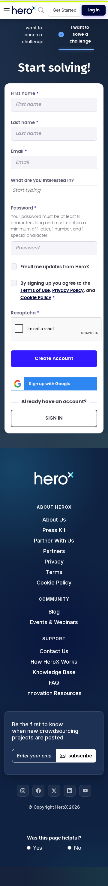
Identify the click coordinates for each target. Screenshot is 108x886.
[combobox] (54, 191)
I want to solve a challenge (80, 34)
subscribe (80, 756)
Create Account (54, 358)
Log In (94, 10)
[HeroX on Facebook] (38, 791)
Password (24, 208)
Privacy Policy (68, 290)
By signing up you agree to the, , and (57, 290)
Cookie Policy (35, 298)
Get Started (64, 10)
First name (25, 93)
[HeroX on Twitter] (54, 791)
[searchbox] (54, 191)
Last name (24, 122)
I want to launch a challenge (32, 35)
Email (19, 151)
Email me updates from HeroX (54, 267)
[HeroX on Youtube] (85, 791)
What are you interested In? (42, 180)
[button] (6, 10)
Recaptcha (25, 313)
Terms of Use (35, 290)
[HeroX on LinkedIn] (70, 791)
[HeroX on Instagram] (23, 791)
